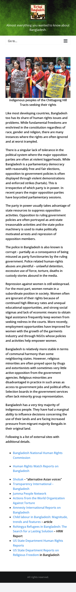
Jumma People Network (29, 494)
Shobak (18, 479)
